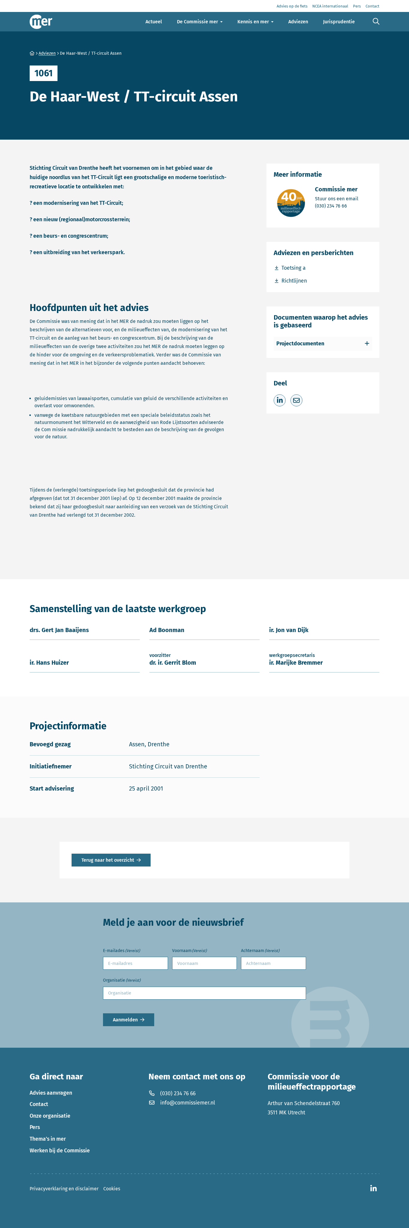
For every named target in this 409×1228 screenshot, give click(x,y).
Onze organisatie (50, 1116)
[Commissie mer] (41, 21)
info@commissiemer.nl (187, 1102)
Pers (35, 1127)
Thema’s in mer (48, 1139)
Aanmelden (125, 1020)
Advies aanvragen (51, 1093)
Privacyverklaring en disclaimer (64, 1189)
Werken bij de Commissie (60, 1150)
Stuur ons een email (336, 199)
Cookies (111, 1189)
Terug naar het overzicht (107, 860)
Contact (39, 1104)
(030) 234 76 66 (336, 206)
